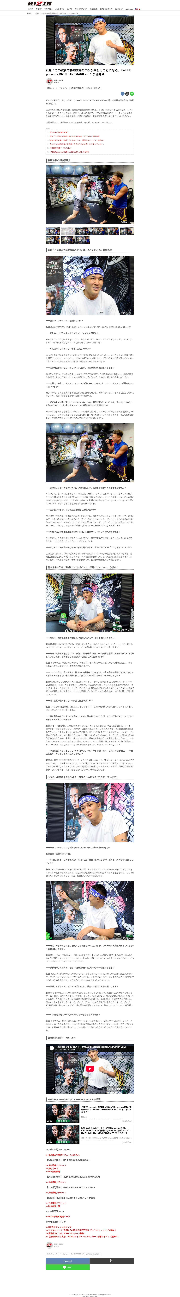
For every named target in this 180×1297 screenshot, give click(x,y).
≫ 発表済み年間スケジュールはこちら (63, 1155)
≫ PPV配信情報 (53, 1172)
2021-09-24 (58, 80)
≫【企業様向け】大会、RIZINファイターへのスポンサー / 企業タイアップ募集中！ (82, 1237)
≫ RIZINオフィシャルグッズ (58, 1227)
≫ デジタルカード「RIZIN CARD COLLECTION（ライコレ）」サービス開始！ (81, 1230)
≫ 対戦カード (52, 1169)
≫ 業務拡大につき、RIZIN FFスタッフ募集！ (66, 1233)
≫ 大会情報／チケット (56, 1165)
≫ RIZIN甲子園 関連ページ (58, 1217)
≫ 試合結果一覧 (53, 1206)
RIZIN (56, 83)
